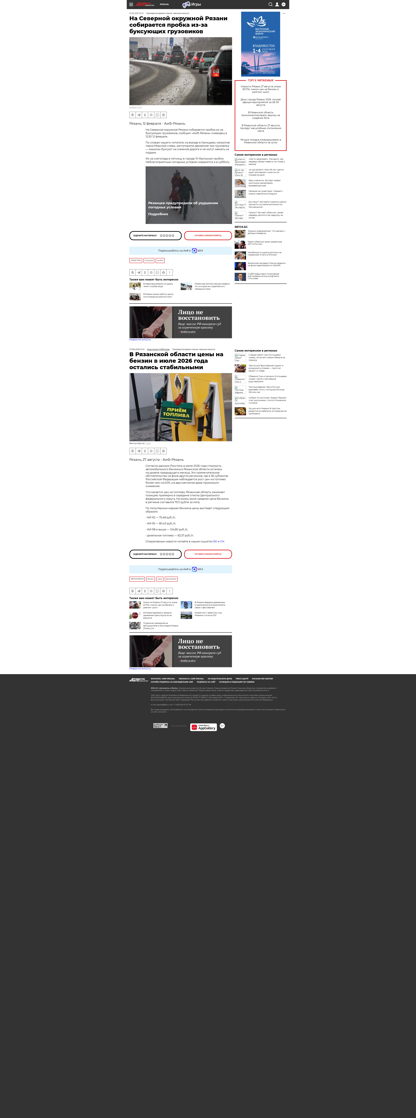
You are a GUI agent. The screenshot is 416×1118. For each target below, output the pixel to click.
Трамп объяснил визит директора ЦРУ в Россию (265, 243)
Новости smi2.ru (140, 339)
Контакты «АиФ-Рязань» (163, 679)
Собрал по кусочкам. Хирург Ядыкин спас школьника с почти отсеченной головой (267, 400)
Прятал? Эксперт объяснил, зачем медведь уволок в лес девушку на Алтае (266, 215)
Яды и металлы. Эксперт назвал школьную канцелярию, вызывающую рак (265, 183)
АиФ (148, 443)
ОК (222, 541)
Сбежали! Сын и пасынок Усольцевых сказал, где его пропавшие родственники (268, 379)
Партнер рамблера (179, 726)
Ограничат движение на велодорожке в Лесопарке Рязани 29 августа (160, 626)
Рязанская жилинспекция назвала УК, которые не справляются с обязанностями (212, 286)
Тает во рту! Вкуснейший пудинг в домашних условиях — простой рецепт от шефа (266, 368)
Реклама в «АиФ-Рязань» (191, 679)
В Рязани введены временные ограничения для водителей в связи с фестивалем (210, 605)
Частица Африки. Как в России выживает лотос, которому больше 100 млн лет (266, 389)
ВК (215, 541)
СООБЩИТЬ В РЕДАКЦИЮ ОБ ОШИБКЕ (236, 682)
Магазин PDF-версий (262, 679)
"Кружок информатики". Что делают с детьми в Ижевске (266, 232)
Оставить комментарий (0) (208, 236)
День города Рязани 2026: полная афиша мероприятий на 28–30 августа (261, 102)
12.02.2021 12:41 (136, 13)
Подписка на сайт (206, 682)
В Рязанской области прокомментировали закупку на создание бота (260, 115)
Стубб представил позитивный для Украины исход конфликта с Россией (263, 276)
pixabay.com (135, 107)
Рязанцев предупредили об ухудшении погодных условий (183, 205)
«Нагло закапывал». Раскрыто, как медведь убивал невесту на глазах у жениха (267, 161)
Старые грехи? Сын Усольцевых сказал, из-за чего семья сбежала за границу (267, 357)
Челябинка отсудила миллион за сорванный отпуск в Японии (264, 253)
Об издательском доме (220, 679)
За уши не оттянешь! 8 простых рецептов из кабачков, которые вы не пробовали (267, 411)
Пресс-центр (242, 679)
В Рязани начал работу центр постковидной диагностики (158, 295)
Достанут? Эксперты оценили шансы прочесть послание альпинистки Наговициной (267, 204)
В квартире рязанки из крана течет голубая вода (158, 285)
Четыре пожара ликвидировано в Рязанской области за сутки (260, 141)
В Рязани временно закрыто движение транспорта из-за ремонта (157, 615)
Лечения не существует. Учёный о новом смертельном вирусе (266, 192)
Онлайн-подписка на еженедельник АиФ (172, 682)
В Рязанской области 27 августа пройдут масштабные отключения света (260, 128)
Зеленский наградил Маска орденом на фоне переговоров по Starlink (267, 264)
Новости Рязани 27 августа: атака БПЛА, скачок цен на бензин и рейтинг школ (261, 89)
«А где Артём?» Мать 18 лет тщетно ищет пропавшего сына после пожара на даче (266, 172)
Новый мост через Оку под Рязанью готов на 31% (208, 614)
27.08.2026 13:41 (136, 349)
